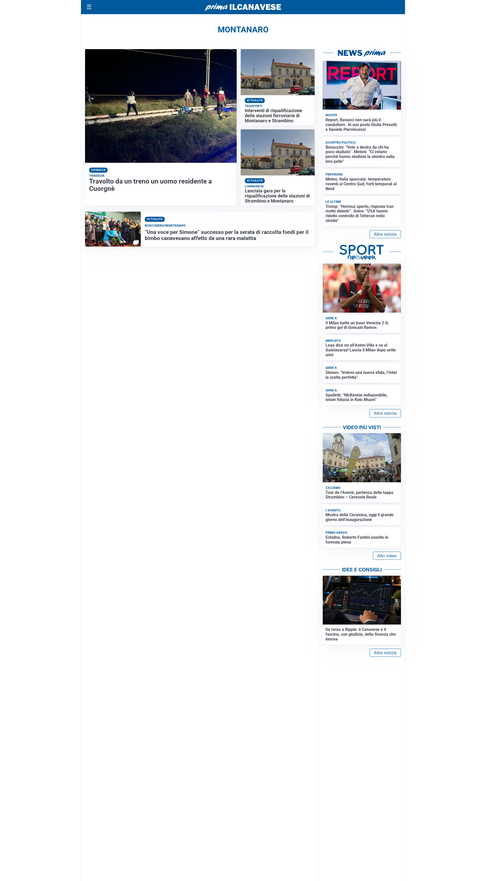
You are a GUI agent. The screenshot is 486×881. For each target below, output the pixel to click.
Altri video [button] (387, 555)
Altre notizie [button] (385, 234)
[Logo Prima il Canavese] (243, 7)
